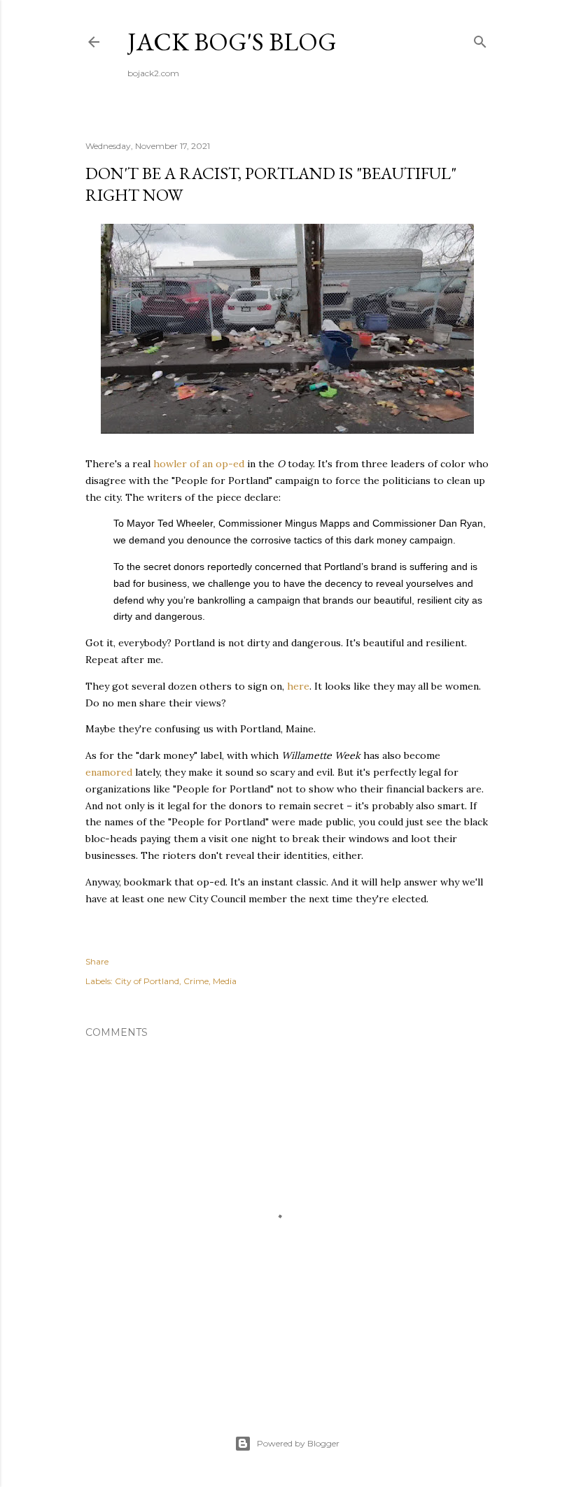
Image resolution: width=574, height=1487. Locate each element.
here (298, 686)
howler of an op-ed (198, 463)
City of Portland (147, 981)
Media (225, 981)
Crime (196, 981)
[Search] (480, 38)
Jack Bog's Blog (232, 41)
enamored (108, 772)
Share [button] (96, 961)
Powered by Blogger (298, 1443)
